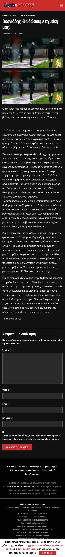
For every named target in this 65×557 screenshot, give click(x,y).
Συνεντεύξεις (35, 466)
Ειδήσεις (21, 466)
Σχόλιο (6, 350)
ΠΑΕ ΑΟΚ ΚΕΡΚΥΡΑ (27, 15)
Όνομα (6, 389)
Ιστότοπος (7, 418)
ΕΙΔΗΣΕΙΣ (13, 15)
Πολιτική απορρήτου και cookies (24, 470)
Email (6, 403)
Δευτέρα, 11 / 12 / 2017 (12, 33)
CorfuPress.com (32, 474)
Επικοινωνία (47, 470)
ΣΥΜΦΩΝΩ (47, 553)
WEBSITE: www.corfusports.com (32, 504)
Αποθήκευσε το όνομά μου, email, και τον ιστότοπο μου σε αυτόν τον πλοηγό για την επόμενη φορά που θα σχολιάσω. (31, 437)
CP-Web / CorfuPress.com (22, 486)
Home (4, 15)
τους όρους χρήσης (27, 549)
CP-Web (10, 466)
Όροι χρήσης (49, 466)
